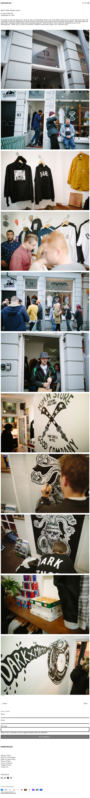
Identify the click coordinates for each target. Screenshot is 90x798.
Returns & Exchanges (8, 757)
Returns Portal (6, 755)
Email (3, 720)
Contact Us (4, 767)
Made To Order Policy (8, 759)
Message (4, 726)
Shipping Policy (6, 765)
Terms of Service (6, 763)
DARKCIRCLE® (10, 786)
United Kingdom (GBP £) (8, 792)
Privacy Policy (6, 761)
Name (3, 714)
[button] (86, 3)
